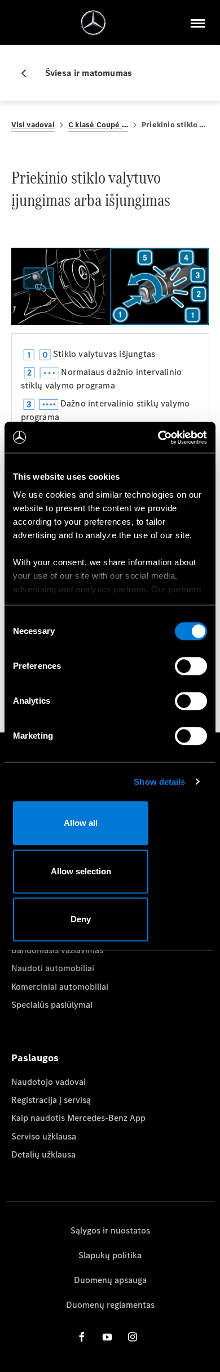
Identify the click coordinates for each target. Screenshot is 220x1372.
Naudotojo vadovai (48, 1082)
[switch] (191, 666)
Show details (159, 781)
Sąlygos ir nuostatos (110, 1230)
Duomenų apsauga (110, 1280)
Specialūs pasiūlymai (52, 1005)
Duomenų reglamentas (110, 1305)
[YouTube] (107, 1337)
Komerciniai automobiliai (59, 987)
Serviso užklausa (43, 1136)
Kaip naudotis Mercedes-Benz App (78, 1118)
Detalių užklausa (43, 1154)
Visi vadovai (33, 124)
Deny (81, 919)
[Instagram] (132, 1337)
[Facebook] (82, 1337)
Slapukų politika (110, 1255)
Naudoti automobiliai (52, 968)
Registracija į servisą (51, 1100)
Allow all (81, 823)
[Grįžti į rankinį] (28, 73)
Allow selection (81, 871)
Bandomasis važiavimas (57, 950)
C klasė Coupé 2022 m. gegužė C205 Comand (98, 124)
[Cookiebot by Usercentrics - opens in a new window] (158, 437)
